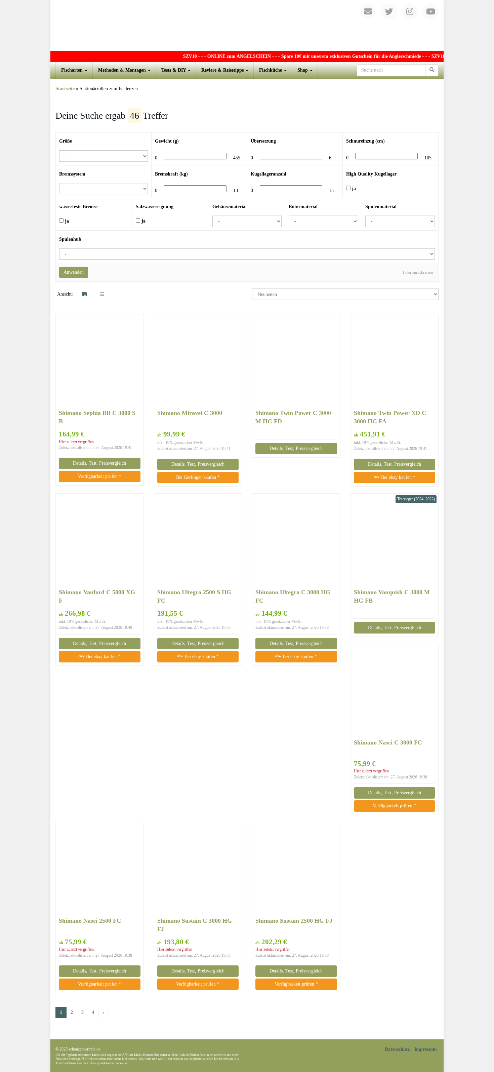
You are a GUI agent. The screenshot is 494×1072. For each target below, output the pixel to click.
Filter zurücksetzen (418, 272)
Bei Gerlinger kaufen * (198, 477)
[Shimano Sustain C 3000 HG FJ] (198, 869)
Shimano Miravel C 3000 (189, 413)
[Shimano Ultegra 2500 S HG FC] (198, 540)
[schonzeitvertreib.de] (247, 25)
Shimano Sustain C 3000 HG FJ (194, 924)
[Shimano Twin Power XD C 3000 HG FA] (395, 362)
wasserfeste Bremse (78, 206)
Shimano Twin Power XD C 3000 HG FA (390, 417)
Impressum (425, 1049)
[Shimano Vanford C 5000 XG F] (99, 540)
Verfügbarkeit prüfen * (99, 476)
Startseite (65, 88)
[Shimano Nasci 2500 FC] (99, 869)
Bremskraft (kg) (171, 174)
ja (353, 188)
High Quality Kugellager (371, 174)
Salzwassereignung (154, 206)
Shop (303, 70)
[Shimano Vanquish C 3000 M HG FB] (395, 540)
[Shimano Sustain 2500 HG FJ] (296, 869)
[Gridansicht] (84, 294)
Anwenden (74, 272)
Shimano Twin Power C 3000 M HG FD (293, 417)
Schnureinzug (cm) (365, 141)
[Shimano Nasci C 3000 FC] (395, 691)
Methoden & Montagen (122, 70)
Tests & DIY (174, 70)
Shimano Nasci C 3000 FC (388, 742)
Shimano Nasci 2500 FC (90, 920)
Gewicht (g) (167, 141)
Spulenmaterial (381, 206)
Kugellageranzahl (268, 174)
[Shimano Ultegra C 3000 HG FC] (296, 540)
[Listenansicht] (102, 294)
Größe (65, 141)
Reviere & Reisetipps (223, 70)
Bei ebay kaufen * (397, 477)
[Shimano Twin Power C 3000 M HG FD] (296, 361)
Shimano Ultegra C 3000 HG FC (292, 596)
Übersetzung (263, 141)
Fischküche (271, 70)
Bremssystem (72, 174)
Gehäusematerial (229, 206)
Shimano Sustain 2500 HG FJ (293, 920)
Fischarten (72, 70)
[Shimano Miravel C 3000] (198, 362)
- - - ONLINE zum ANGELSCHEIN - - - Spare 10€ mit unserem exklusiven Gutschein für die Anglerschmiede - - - (301, 56)
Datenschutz (397, 1049)
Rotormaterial (303, 206)
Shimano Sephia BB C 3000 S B (97, 417)
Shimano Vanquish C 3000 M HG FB (392, 596)
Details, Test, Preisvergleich (99, 463)
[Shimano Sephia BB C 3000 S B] (99, 362)
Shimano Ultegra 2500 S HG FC (194, 596)
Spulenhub (70, 239)
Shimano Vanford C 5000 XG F (97, 596)
